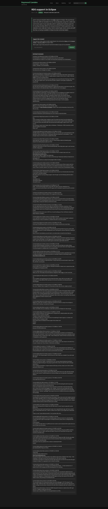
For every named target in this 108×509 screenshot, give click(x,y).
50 (37, 451)
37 (37, 340)
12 (37, 145)
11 (37, 138)
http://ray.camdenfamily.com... (39, 455)
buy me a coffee (41, 42)
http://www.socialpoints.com (39, 255)
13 (37, 151)
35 (37, 326)
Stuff (70, 3)
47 (37, 428)
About (57, 3)
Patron (66, 41)
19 (37, 204)
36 (37, 331)
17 (37, 192)
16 (37, 185)
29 (37, 275)
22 (37, 227)
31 (37, 289)
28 (37, 271)
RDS (54, 20)
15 (37, 170)
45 (37, 404)
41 (37, 370)
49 (37, 446)
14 (37, 162)
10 (37, 131)
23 (37, 236)
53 (37, 480)
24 (37, 243)
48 (37, 436)
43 (37, 382)
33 (37, 307)
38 (37, 346)
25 (37, 251)
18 (37, 197)
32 (37, 301)
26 (37, 259)
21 (37, 222)
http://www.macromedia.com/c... (40, 154)
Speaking (64, 3)
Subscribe (72, 47)
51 (37, 464)
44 (37, 395)
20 (37, 216)
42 (37, 377)
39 (37, 353)
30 (37, 284)
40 (37, 359)
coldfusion (40, 12)
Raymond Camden (29, 2)
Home (51, 3)
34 (37, 311)
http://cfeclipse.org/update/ (46, 107)
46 (37, 416)
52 (37, 470)
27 (37, 265)
